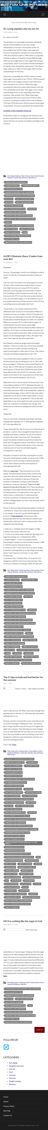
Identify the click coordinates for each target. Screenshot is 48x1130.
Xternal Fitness (23, 178)
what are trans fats (13, 656)
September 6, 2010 (10, 32)
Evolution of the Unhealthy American (17, 111)
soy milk (37, 884)
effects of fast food (13, 789)
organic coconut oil (27, 867)
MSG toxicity (10, 864)
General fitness (33, 751)
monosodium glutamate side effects (19, 857)
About (5, 1101)
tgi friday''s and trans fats (28, 650)
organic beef (10, 867)
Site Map (6, 1111)
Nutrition (10, 178)
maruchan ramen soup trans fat (17, 630)
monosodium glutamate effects (17, 854)
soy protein (24, 890)
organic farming (11, 870)
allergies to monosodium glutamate (19, 759)
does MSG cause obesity (14, 786)
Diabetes (17, 176)
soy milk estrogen (12, 887)
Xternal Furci (32, 178)
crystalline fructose (13, 189)
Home (5, 1097)
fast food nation (30, 796)
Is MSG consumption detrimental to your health (21, 843)
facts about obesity (13, 596)
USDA (25, 232)
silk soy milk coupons (32, 877)
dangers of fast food (13, 776)
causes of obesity (12, 185)
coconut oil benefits (13, 766)
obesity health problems (14, 643)
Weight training (15, 1081)
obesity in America (12, 646)
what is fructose (12, 239)
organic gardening (12, 877)
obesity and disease (12, 640)
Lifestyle (12, 1075)
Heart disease (39, 176)
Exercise (12, 1069)
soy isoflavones (11, 884)
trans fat (17, 653)
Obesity (15, 178)
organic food (27, 870)
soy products (10, 890)
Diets (22, 176)
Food (11, 1072)
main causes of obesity (14, 626)
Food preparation (24, 570)
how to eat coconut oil (14, 836)
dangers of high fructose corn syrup (19, 195)
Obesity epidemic (27, 229)
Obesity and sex (11, 229)
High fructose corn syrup (15, 212)
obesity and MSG (25, 864)
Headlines (32, 209)
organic (38, 864)
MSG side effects (32, 860)
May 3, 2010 (7, 683)
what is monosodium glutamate (17, 904)
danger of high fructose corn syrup (19, 192)
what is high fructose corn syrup (18, 242)
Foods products (30, 176)
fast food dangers (12, 796)
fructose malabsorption (15, 209)
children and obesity (31, 185)
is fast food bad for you (14, 839)
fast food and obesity (24, 199)
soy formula (29, 880)
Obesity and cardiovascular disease (19, 225)
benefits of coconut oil (14, 762)
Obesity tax (9, 650)
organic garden (26, 874)
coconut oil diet (32, 766)
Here (14, 744)
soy (6, 880)
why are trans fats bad (31, 663)
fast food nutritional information (19, 799)
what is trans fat (12, 663)
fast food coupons (33, 792)
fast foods (31, 802)
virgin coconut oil (12, 897)
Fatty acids (14, 751)
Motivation (24, 753)
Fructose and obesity (24, 202)
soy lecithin (26, 884)
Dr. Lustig (9, 199)
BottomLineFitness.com (24, 1125)
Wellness (12, 1084)
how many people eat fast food (17, 832)
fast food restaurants (14, 802)
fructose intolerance (14, 205)
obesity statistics (12, 232)
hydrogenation (17, 516)
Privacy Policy (8, 1106)
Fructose (9, 202)
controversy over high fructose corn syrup (22, 989)
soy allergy (16, 880)
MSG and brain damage (13, 860)
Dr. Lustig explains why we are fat (21, 28)
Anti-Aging (10, 176)
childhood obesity (30, 580)
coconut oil (32, 762)
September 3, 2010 (10, 262)
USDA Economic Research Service (17, 235)
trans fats (14, 471)
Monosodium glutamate (14, 850)
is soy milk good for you (14, 847)
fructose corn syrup (13, 603)
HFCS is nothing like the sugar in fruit (22, 921)
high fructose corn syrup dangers (18, 215)
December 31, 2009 (10, 924)
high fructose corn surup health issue (20, 613)
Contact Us (7, 1115)
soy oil (25, 887)
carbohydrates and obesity (16, 182)
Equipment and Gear (16, 1066)
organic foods (11, 874)
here (5, 976)
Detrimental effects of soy (15, 782)
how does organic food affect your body (21, 829)
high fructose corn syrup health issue (20, 219)
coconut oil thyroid (13, 769)
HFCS (30, 1005)
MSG (38, 857)
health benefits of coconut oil (17, 816)
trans (7, 653)
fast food (29, 789)
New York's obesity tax (14, 633)
